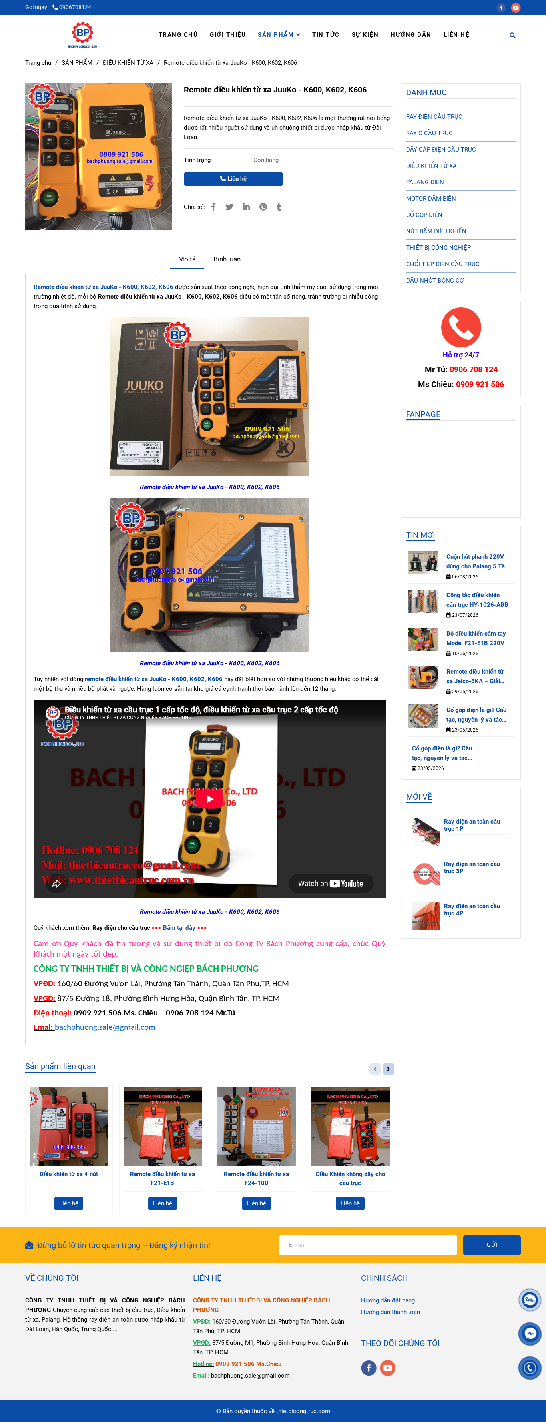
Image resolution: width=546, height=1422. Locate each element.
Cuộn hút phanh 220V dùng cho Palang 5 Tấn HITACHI (477, 562)
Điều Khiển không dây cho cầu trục (350, 1179)
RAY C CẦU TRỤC (429, 133)
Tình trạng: (199, 160)
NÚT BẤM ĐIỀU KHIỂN (436, 231)
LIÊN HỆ (457, 34)
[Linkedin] (246, 207)
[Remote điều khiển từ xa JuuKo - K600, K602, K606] (82, 34)
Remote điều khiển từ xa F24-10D (256, 1179)
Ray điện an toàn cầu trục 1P (472, 825)
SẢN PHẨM (277, 34)
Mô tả (187, 259)
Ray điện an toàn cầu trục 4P (472, 910)
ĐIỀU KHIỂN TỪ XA (128, 62)
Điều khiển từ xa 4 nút (69, 1174)
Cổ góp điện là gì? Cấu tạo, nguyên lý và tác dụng (476, 715)
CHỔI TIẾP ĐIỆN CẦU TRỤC (443, 264)
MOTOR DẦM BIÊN (431, 198)
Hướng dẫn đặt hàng (388, 1300)
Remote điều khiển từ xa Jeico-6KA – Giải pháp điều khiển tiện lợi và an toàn (477, 677)
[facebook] (503, 7)
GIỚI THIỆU (228, 34)
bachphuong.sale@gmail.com (105, 1027)
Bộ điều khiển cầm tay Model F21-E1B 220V (476, 638)
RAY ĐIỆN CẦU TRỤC (434, 116)
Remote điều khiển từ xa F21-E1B (162, 1179)
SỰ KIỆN (365, 34)
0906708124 (75, 7)
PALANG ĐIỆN (425, 182)
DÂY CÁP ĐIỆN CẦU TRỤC (441, 149)
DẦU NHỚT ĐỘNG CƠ (435, 280)
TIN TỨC (326, 34)
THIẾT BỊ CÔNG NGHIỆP (438, 247)
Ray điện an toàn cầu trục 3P (472, 867)
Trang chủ (38, 62)
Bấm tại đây (179, 927)
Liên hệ (236, 178)
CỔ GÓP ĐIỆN (424, 215)
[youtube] (518, 7)
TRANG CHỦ (178, 34)
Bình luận (227, 259)
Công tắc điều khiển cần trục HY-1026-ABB (477, 600)
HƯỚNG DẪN (411, 34)
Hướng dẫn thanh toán (390, 1312)
